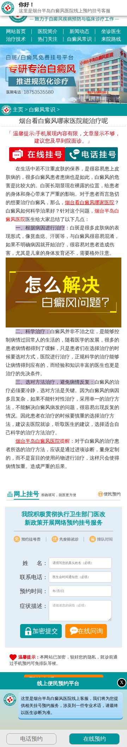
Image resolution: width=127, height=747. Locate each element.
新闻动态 (79, 31)
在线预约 (94, 739)
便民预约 (112, 494)
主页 (18, 109)
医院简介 (48, 31)
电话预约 (31, 739)
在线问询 (90, 631)
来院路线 (111, 39)
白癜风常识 (79, 39)
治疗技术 (16, 39)
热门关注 (48, 39)
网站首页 (16, 31)
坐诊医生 (111, 31)
